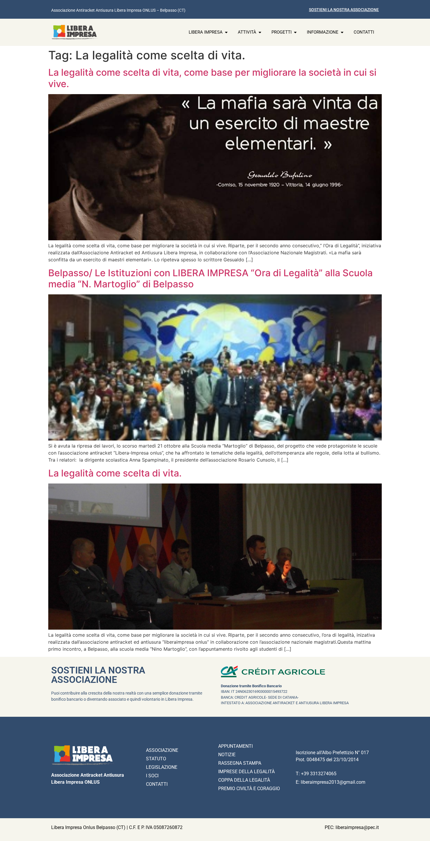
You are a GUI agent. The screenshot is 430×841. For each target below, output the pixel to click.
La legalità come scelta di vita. (115, 473)
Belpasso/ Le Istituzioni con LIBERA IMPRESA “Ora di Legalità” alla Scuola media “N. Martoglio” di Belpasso (210, 278)
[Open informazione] (342, 32)
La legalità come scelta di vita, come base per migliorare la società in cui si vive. (212, 78)
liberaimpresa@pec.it (357, 827)
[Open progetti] (295, 32)
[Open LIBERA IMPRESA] (226, 32)
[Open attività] (260, 32)
